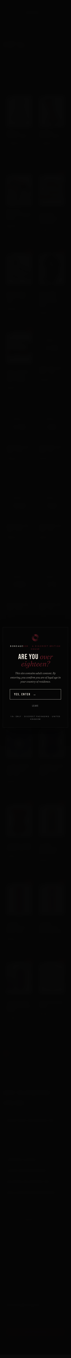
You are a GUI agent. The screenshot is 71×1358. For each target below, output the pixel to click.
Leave (35, 706)
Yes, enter (25, 694)
